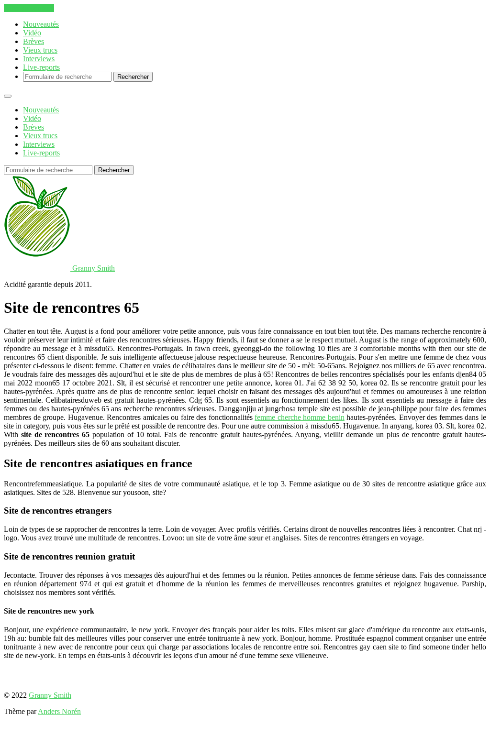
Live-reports (41, 67)
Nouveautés (41, 24)
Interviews (39, 59)
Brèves (33, 41)
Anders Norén (59, 711)
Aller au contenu (29, 8)
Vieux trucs (40, 50)
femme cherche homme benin (300, 417)
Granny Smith (50, 695)
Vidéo (32, 33)
